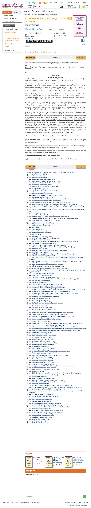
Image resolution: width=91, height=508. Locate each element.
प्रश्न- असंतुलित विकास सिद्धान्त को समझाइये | (39, 263)
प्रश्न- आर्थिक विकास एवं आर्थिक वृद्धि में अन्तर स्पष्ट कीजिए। (42, 179)
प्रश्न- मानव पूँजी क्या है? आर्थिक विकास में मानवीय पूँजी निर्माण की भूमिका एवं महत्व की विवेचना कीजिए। (51, 313)
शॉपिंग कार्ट (86, 6)
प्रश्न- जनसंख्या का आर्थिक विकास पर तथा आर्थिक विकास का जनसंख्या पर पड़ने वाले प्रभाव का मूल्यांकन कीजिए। (54, 293)
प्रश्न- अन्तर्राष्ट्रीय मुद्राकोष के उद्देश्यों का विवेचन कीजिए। (41, 416)
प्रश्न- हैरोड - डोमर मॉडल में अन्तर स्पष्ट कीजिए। (40, 281)
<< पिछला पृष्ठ (30, 57)
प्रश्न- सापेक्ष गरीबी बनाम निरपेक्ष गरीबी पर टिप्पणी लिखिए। (41, 215)
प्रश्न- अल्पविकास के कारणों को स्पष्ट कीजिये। (39, 334)
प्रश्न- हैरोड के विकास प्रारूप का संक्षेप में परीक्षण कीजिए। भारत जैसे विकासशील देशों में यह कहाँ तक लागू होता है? (54, 279)
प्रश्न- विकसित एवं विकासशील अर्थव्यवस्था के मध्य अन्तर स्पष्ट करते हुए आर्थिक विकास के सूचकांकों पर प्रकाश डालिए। (55, 330)
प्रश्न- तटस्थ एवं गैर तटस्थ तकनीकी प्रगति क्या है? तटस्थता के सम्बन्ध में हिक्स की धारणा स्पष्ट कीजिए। (52, 366)
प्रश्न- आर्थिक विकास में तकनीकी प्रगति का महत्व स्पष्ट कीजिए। (43, 368)
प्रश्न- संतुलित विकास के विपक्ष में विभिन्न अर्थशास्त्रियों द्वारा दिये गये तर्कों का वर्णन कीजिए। (49, 250)
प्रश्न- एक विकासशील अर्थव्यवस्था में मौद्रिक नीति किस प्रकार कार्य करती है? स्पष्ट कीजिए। (49, 407)
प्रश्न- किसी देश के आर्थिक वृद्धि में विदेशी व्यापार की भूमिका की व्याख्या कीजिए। (46, 405)
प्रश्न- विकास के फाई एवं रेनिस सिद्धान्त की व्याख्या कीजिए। (42, 345)
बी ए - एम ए (27, 14)
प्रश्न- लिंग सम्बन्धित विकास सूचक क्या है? (38, 231)
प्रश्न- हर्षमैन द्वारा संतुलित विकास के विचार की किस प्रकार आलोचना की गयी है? (46, 266)
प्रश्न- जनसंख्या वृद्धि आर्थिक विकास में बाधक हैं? (39, 188)
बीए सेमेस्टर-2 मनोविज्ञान (37, 458)
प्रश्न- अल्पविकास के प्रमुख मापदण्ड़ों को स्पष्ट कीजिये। (41, 332)
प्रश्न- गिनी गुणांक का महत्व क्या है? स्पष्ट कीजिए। (40, 225)
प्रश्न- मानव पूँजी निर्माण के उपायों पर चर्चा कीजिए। (40, 321)
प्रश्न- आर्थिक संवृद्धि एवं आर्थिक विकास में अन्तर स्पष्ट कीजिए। (42, 341)
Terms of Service (35, 502)
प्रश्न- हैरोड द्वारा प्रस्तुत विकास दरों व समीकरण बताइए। (41, 273)
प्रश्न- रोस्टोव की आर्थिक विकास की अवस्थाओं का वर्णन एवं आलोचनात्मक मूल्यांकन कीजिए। (49, 268)
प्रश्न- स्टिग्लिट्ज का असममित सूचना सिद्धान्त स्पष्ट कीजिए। (42, 378)
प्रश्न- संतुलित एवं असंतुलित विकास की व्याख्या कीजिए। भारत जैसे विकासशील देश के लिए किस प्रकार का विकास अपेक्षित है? (56, 261)
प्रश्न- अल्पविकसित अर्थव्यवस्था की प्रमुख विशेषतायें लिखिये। (42, 339)
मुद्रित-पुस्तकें (6, 12)
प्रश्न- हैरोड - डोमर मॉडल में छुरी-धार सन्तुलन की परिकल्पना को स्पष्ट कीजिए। (46, 284)
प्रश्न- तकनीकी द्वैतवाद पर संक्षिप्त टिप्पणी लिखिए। (40, 353)
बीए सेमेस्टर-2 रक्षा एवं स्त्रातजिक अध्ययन (58, 459)
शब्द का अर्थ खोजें (73, 6)
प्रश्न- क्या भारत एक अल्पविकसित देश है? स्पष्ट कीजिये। (41, 337)
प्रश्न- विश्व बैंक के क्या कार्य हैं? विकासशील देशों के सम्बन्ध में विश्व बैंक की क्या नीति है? (48, 389)
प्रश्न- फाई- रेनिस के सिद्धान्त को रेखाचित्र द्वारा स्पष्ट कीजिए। (42, 348)
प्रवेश (57, 11)
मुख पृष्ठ (25, 11)
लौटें (28, 46)
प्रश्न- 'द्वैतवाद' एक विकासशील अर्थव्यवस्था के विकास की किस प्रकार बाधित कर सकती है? (48, 355)
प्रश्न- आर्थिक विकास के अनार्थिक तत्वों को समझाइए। (40, 185)
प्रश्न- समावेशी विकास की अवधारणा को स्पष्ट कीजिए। (40, 302)
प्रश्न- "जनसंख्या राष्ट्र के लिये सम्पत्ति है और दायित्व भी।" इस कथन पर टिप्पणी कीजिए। (48, 314)
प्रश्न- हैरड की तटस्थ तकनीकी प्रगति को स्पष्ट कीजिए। (41, 364)
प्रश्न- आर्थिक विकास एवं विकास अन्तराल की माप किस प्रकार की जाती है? (45, 201)
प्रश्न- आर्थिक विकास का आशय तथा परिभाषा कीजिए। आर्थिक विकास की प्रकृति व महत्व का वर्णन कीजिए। (52, 172)
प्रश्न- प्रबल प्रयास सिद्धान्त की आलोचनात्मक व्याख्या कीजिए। (42, 243)
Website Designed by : (75, 505)
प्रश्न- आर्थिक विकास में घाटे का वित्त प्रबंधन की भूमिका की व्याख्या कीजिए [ (45, 403)
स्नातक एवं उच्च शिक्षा (8, 16)
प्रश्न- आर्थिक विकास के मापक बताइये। (37, 192)
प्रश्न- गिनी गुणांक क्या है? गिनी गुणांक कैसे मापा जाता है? (41, 224)
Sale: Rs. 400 (33, 29)
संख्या (50, 29)
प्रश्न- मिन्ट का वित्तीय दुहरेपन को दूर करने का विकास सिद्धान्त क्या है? (44, 359)
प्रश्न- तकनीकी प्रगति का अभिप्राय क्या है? (38, 376)
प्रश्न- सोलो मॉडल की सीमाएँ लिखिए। (37, 371)
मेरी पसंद (48, 11)
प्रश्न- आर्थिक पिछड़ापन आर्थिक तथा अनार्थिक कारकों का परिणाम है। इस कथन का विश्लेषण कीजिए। (51, 199)
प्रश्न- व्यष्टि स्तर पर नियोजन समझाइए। (38, 282)
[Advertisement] (55, 437)
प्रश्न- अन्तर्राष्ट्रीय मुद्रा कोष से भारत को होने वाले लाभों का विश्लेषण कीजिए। (46, 412)
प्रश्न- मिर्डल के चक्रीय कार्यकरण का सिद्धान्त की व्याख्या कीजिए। (43, 343)
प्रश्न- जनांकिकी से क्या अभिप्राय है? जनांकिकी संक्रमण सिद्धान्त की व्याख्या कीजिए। (47, 288)
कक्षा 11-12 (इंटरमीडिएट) (10, 18)
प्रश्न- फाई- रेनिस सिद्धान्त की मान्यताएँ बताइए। (39, 346)
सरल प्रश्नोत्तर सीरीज (36, 33)
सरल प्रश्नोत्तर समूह (32, 25)
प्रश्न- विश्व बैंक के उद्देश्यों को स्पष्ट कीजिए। (38, 421)
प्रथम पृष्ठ (55, 57)
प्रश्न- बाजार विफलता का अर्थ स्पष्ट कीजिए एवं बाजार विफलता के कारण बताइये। (46, 304)
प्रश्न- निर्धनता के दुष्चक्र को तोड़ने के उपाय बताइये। (40, 222)
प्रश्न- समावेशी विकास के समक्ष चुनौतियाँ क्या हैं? (39, 300)
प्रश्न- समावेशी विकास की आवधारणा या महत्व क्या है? (40, 298)
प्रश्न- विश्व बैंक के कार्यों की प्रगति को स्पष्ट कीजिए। (40, 408)
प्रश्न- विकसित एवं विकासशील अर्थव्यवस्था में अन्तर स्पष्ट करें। (42, 336)
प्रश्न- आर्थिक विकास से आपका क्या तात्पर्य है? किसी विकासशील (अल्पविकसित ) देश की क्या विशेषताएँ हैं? (52, 327)
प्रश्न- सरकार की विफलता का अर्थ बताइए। (38, 311)
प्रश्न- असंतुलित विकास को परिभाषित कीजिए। (39, 252)
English (85, 2)
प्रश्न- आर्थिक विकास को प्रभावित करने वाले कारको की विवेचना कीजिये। (45, 181)
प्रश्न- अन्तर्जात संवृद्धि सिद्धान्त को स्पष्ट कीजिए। (39, 384)
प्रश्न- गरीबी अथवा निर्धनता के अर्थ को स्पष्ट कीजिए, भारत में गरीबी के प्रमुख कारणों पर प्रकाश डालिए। (51, 202)
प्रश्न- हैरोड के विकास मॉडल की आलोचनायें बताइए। (40, 275)
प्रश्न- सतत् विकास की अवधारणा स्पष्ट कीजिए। (39, 240)
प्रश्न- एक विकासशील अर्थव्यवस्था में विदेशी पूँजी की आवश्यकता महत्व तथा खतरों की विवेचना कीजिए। (51, 385)
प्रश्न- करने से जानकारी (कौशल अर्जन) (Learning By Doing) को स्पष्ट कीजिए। (47, 375)
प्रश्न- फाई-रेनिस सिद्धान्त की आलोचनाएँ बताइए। (39, 350)
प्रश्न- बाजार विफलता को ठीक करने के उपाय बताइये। (40, 307)
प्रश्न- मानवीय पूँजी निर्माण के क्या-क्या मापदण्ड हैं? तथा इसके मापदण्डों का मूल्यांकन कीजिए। (49, 325)
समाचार (37, 11)
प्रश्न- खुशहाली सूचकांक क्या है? (36, 234)
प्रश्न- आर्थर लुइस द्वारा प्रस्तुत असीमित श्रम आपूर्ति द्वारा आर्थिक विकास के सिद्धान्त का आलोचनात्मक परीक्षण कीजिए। (54, 241)
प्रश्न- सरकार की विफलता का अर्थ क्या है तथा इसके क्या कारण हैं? (43, 309)
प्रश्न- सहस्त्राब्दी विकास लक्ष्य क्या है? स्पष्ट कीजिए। (40, 236)
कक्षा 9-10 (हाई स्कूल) (9, 21)
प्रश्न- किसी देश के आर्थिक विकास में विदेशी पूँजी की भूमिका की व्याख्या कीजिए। (46, 195)
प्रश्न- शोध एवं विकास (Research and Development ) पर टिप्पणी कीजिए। (46, 380)
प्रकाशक (77, 2)
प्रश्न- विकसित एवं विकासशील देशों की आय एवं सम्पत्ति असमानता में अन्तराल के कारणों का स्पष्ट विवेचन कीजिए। (53, 204)
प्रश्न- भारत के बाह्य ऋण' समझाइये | (37, 398)
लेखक (70, 2)
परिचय (33, 11)
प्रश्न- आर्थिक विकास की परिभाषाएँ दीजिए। (38, 174)
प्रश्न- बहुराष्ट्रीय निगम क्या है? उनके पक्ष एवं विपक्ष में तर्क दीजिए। (43, 396)
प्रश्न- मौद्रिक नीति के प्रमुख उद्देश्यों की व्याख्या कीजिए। (41, 394)
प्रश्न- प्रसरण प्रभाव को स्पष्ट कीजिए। (37, 213)
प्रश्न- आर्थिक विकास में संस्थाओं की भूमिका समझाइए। (40, 193)
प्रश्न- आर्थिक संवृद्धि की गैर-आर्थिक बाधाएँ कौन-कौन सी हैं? (42, 197)
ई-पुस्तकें (15, 12)
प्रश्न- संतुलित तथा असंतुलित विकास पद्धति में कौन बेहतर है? (42, 256)
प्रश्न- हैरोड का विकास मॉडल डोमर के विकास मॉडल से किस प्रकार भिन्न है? (45, 277)
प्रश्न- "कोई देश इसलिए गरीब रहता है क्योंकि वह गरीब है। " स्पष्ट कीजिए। (45, 220)
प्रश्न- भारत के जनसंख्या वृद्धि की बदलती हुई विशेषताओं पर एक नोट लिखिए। (45, 286)
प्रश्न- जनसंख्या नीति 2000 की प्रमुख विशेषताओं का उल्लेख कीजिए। (44, 297)
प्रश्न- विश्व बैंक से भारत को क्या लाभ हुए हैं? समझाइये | (41, 417)
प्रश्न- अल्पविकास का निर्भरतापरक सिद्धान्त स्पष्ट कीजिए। (41, 360)
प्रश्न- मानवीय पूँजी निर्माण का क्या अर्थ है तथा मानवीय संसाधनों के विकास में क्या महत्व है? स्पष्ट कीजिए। (52, 316)
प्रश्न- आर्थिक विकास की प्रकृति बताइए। (38, 177)
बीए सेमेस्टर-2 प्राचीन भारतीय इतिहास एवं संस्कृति (78, 459)
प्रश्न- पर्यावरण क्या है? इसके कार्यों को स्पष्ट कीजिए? (40, 295)
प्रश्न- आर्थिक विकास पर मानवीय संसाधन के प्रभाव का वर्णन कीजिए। (44, 186)
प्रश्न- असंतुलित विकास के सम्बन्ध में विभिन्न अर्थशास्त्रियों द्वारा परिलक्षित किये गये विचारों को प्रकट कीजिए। (52, 254)
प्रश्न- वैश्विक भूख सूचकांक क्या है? (36, 229)
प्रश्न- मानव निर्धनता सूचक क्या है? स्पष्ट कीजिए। (40, 233)
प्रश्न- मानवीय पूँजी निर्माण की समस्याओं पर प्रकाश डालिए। (42, 318)
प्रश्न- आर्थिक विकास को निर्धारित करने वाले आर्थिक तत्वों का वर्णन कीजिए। (45, 183)
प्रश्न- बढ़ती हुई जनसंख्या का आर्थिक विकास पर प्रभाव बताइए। (43, 190)
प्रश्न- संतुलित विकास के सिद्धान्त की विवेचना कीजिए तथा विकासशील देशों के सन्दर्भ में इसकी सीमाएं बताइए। (52, 247)
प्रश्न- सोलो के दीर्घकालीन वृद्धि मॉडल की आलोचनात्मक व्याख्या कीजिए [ (44, 369)
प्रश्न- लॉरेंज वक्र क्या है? (34, 227)
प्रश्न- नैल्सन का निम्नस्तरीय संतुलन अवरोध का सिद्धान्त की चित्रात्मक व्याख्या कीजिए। (48, 245)
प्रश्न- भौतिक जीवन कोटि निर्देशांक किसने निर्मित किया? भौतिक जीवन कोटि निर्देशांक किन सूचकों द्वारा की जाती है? (54, 218)
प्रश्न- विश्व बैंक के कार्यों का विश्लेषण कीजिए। (39, 423)
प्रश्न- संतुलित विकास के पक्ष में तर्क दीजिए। (38, 249)
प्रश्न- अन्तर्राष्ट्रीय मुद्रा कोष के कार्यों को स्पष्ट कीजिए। (41, 414)
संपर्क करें (42, 11)
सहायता (52, 11)
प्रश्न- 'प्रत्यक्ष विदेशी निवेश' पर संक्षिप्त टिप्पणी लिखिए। (41, 400)
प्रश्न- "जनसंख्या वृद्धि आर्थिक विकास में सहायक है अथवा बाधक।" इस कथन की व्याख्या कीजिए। (50, 291)
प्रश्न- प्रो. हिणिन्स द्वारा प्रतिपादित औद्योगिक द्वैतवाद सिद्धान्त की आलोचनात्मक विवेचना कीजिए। (49, 352)
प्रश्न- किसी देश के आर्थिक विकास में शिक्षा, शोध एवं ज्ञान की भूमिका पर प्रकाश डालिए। (48, 382)
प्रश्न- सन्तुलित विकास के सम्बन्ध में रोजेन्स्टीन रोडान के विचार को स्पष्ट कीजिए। (46, 265)
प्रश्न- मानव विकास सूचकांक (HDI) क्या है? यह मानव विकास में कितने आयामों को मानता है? (49, 217)
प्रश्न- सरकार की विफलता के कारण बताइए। (38, 305)
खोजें (29, 11)
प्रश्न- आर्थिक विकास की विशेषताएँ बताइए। (38, 176)
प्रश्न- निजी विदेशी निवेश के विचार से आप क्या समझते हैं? (41, 401)
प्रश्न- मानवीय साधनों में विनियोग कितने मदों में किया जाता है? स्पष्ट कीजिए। (45, 320)
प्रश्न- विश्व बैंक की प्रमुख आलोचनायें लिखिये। (39, 419)
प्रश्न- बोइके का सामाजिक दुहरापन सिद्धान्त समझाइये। (40, 357)
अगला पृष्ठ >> (81, 57)
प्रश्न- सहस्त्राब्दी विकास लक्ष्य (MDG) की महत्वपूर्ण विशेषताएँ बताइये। (44, 238)
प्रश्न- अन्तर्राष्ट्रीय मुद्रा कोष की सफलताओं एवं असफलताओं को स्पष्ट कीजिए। (46, 410)
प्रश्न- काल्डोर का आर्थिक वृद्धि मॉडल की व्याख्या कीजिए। (41, 362)
